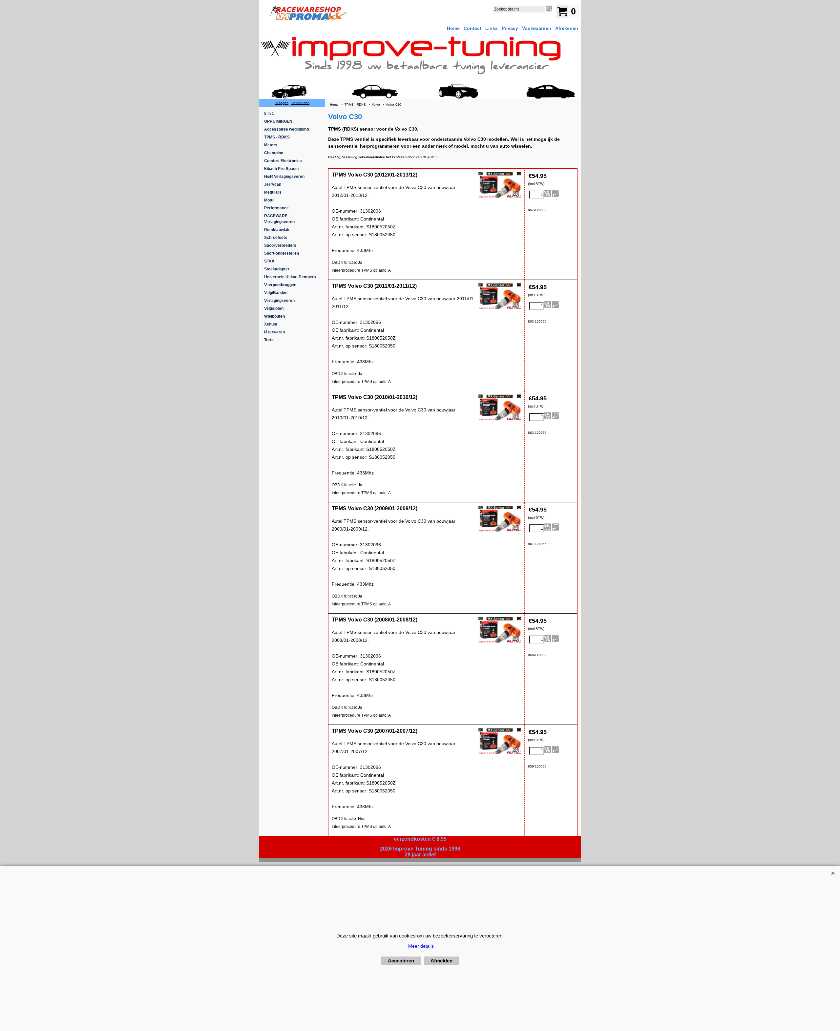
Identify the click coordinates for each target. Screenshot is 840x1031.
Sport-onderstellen (281, 253)
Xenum (270, 324)
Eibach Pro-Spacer (281, 168)
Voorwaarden (536, 28)
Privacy (510, 28)
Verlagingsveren (279, 300)
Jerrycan (272, 184)
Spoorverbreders (280, 245)
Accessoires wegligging (286, 129)
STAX (269, 261)
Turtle (269, 340)
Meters (270, 145)
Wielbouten (274, 316)
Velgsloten (274, 308)
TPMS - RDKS (277, 137)
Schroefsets (275, 237)
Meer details (421, 946)
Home (453, 28)
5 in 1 (269, 113)
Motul (269, 200)
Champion (273, 153)
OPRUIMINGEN (278, 121)
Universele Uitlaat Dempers (290, 277)
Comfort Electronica (283, 160)
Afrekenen (566, 28)
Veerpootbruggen (280, 285)
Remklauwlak (276, 229)
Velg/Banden (275, 292)
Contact (472, 28)
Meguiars (273, 192)
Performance (276, 208)
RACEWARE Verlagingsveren (279, 219)
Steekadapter (276, 269)
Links (491, 28)
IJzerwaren (274, 332)
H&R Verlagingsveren (284, 176)
